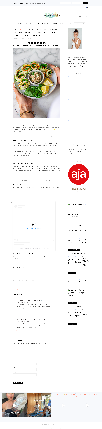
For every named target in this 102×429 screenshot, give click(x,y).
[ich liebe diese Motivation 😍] (39, 405)
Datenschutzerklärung (46, 428)
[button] (29, 43)
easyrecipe (22, 280)
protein (29, 280)
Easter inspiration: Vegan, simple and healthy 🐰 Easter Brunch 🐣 (33, 319)
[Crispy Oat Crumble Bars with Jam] (82, 239)
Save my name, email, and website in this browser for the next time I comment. (32, 379)
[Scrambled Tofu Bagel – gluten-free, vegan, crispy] (85, 258)
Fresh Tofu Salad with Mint (72, 231)
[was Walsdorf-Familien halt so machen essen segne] (87, 405)
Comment (16, 346)
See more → (72, 302)
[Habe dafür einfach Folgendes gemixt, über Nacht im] (14, 405)
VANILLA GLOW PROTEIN (74, 214)
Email (14, 367)
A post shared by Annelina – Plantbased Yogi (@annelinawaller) (34, 248)
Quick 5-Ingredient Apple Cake (78, 263)
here (51, 197)
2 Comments (30, 38)
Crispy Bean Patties (71, 241)
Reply (17, 311)
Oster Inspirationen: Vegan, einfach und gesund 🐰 (29, 300)
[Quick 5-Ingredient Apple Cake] (78, 259)
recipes (19, 278)
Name (15, 362)
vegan (34, 280)
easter (19, 280)
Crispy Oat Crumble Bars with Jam (84, 241)
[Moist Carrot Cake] (84, 292)
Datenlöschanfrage (56, 428)
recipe (32, 280)
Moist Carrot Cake (83, 293)
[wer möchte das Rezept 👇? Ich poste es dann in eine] (63, 405)
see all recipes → (74, 249)
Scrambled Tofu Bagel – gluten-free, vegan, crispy (85, 263)
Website (15, 372)
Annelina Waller (52, 14)
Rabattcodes (85, 219)
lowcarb (26, 280)
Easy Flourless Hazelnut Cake (83, 231)
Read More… (82, 66)
